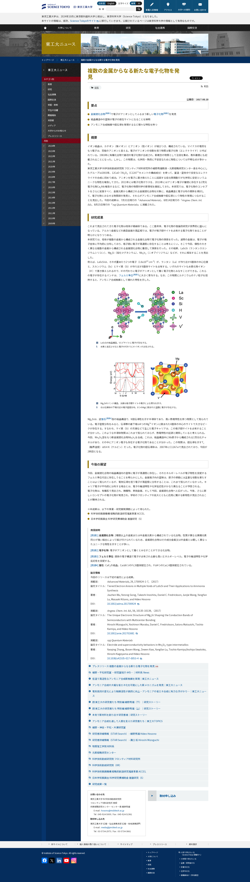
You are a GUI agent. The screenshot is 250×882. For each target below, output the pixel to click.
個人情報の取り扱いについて (93, 844)
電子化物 (161, 114)
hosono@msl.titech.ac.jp (112, 810)
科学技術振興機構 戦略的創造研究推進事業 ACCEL (119, 771)
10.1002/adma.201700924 (121, 603)
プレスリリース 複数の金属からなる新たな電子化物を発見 (123, 666)
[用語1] (94, 535)
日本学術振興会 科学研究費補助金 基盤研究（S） (118, 777)
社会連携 (151, 868)
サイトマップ (126, 844)
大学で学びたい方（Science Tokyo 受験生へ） (191, 853)
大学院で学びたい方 (188, 859)
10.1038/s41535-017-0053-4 (123, 658)
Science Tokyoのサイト (83, 20)
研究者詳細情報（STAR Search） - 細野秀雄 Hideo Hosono (124, 733)
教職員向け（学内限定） (190, 875)
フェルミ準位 (129, 275)
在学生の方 (185, 871)
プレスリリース (160, 844)
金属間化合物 (101, 114)
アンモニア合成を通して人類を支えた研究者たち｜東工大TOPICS (127, 721)
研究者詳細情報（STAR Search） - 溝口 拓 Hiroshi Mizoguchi (125, 740)
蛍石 (106, 419)
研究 (97, 87)
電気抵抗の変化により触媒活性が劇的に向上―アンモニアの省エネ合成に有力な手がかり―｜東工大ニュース (149, 693)
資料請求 (193, 844)
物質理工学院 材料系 (103, 746)
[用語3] (94, 556)
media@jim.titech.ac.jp (112, 827)
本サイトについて (59, 844)
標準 (133, 3)
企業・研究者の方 (188, 863)
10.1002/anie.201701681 (120, 633)
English (111, 3)
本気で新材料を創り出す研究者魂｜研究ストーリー (119, 714)
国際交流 (151, 872)
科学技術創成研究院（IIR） (107, 765)
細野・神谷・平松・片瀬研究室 (109, 727)
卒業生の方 (185, 867)
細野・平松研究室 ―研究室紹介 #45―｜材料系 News (120, 672)
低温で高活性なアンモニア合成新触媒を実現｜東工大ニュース (125, 678)
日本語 (102, 3)
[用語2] (94, 550)
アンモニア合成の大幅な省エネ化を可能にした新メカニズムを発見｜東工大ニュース (137, 685)
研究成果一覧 (99, 784)
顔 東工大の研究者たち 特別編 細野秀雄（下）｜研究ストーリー (126, 702)
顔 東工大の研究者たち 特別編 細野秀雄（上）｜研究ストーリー (126, 708)
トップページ (48, 59)
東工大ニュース (67, 59)
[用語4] (94, 565)
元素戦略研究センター (104, 752)
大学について (153, 856)
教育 (149, 860)
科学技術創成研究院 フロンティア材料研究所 (116, 759)
